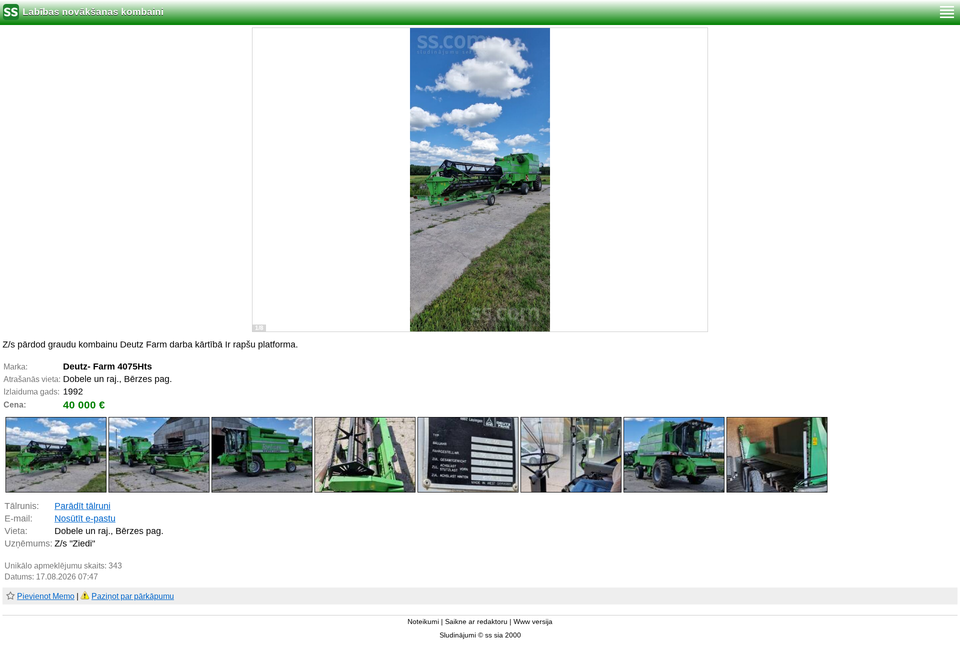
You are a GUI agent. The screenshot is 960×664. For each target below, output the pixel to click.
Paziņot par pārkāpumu (133, 596)
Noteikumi (423, 622)
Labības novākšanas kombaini (93, 11)
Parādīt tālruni (82, 506)
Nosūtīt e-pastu (85, 519)
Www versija (533, 622)
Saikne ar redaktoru (476, 622)
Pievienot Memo (45, 596)
